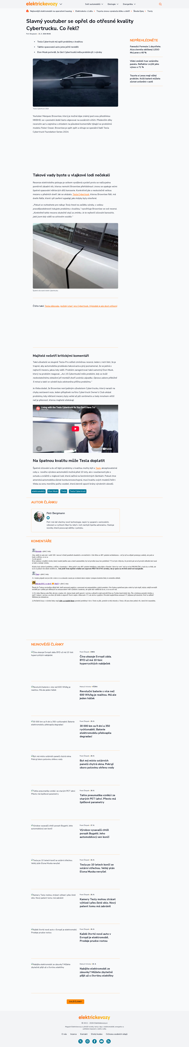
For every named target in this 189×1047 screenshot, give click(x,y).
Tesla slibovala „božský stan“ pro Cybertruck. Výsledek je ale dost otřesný (81, 306)
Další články (75, 1001)
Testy (150, 11)
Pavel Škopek (84, 652)
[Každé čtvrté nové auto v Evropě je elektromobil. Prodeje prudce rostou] (54, 941)
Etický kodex (96, 1034)
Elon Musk (53, 491)
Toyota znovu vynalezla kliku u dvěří (113, 11)
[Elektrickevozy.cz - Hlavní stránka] (42, 4)
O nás (64, 1034)
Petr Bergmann (31, 34)
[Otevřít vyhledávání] (160, 4)
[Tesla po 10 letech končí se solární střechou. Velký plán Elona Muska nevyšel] (54, 872)
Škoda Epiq (138, 11)
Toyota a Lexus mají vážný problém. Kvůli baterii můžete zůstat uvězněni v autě (145, 78)
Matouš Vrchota (85, 687)
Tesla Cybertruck (81, 194)
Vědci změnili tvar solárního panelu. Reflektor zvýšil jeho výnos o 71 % (144, 64)
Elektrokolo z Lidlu (84, 11)
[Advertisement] (75, 151)
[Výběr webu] (61, 4)
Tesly (98, 468)
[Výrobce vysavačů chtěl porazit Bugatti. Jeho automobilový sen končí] (54, 837)
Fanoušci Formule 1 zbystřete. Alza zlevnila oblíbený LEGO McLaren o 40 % (145, 49)
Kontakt (84, 1034)
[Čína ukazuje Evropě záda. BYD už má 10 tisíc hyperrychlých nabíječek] (54, 664)
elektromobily (38, 491)
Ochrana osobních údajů (116, 1034)
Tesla (63, 491)
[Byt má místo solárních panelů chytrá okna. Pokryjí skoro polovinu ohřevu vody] (54, 768)
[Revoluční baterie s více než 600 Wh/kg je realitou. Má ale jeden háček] (54, 698)
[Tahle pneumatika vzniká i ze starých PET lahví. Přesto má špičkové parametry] (54, 802)
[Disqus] (94, 575)
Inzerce (73, 1034)
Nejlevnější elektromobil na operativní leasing (51, 11)
